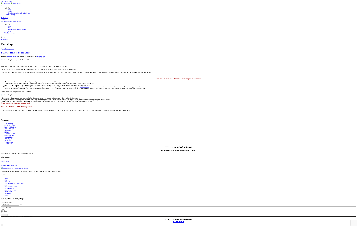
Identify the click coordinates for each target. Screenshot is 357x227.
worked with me (84, 87)
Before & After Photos (10, 190)
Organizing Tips (9, 135)
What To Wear (8, 144)
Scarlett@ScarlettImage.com (9, 165)
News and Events (9, 133)
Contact (6, 195)
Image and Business (10, 127)
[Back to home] (11, 3)
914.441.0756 (5, 161)
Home (6, 178)
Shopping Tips (40, 56)
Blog (9, 9)
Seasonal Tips (8, 137)
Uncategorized (8, 142)
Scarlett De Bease (12, 56)
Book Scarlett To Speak (10, 186)
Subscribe (4, 215)
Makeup (6, 132)
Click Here (178, 221)
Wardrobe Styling (9, 14)
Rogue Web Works (29, 216)
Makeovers (7, 130)
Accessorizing (8, 123)
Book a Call (4, 18)
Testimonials (7, 193)
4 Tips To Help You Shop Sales (15, 53)
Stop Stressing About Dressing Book (19, 13)
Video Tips (7, 181)
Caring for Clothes (9, 125)
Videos (10, 11)
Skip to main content (7, 1)
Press (5, 185)
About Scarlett (8, 191)
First (21, 204)
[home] (14, 168)
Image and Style (9, 128)
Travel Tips (7, 140)
